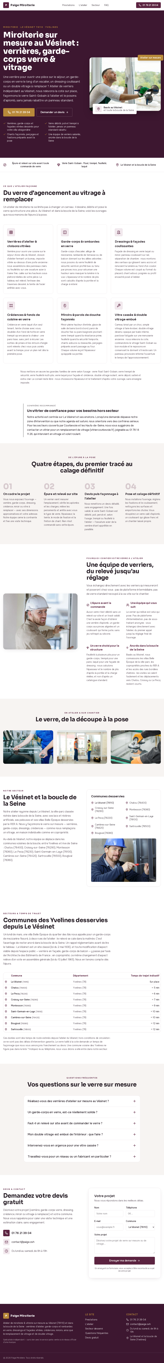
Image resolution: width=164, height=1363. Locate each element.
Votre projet (100, 1234)
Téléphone (131, 1207)
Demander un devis (53, 112)
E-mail (97, 1221)
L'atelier (83, 5)
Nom (96, 1207)
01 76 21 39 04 (21, 112)
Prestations (68, 5)
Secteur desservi (94, 1328)
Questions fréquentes (96, 1333)
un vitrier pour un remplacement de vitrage (64, 430)
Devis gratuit (92, 1337)
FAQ (106, 5)
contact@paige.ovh (140, 1324)
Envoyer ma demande (122, 1260)
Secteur (96, 5)
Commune (131, 1221)
